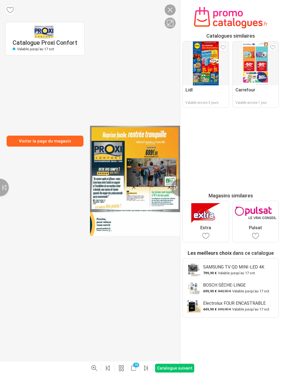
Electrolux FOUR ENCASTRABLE (234, 303)
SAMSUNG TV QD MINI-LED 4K (233, 267)
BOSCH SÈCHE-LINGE (224, 285)
